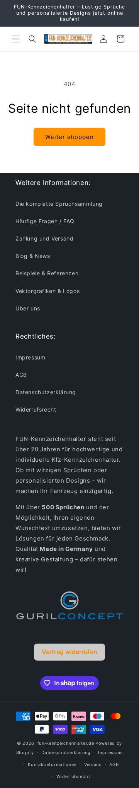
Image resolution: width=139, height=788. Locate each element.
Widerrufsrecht (35, 409)
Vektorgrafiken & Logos (47, 291)
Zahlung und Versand (44, 238)
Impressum (30, 357)
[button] (15, 39)
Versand (93, 764)
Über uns (27, 308)
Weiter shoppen (69, 137)
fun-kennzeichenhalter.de (65, 743)
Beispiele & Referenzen (46, 273)
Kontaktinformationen (52, 764)
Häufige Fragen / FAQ (45, 221)
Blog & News (32, 255)
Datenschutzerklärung (45, 392)
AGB (21, 374)
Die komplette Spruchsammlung (59, 203)
